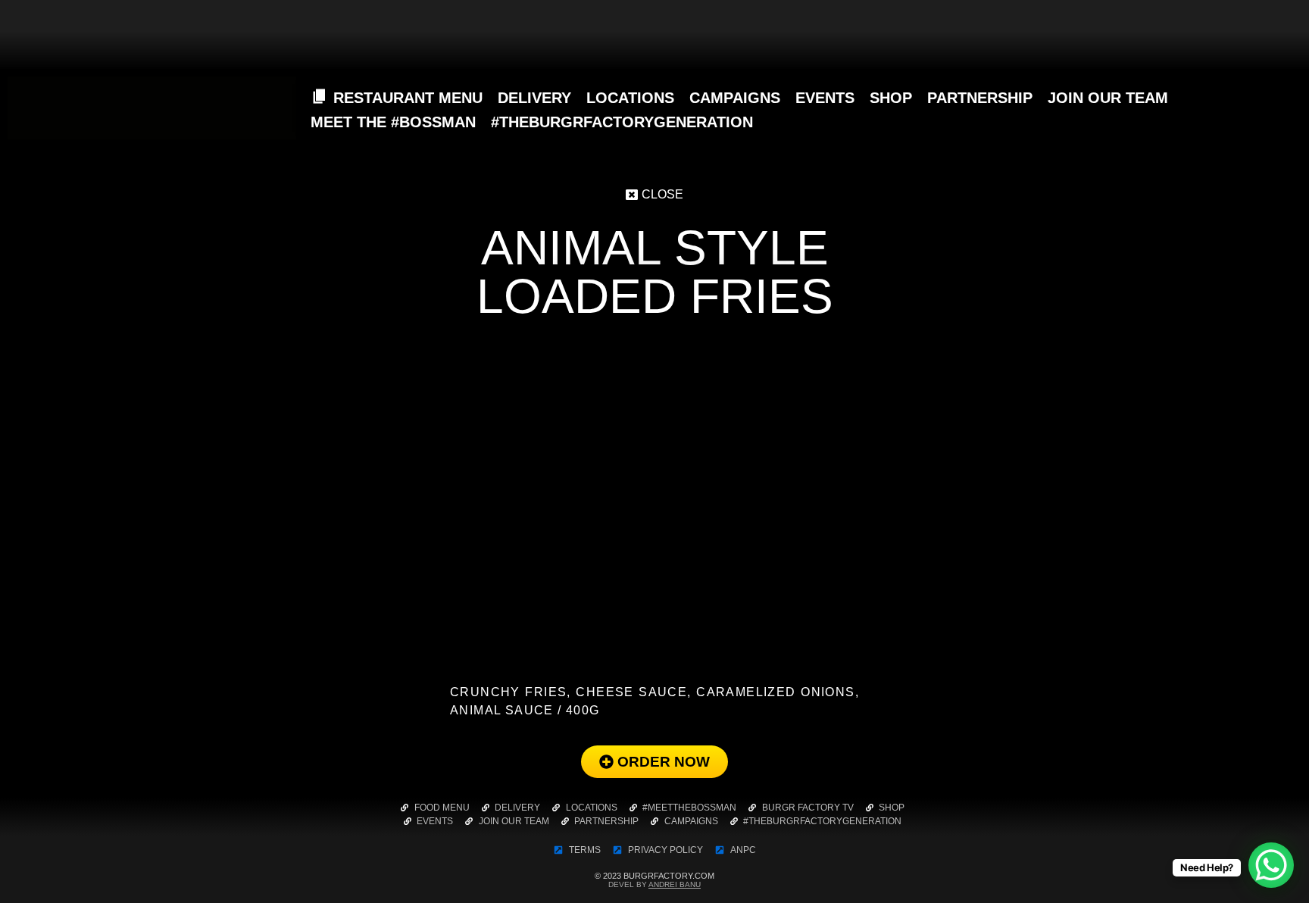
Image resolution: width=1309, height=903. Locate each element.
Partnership (980, 97)
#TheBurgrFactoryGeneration (622, 122)
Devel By (654, 884)
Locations (630, 97)
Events (824, 97)
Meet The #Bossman (393, 122)
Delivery (534, 97)
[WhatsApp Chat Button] (1271, 865)
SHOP (891, 97)
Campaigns (734, 97)
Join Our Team (1108, 97)
